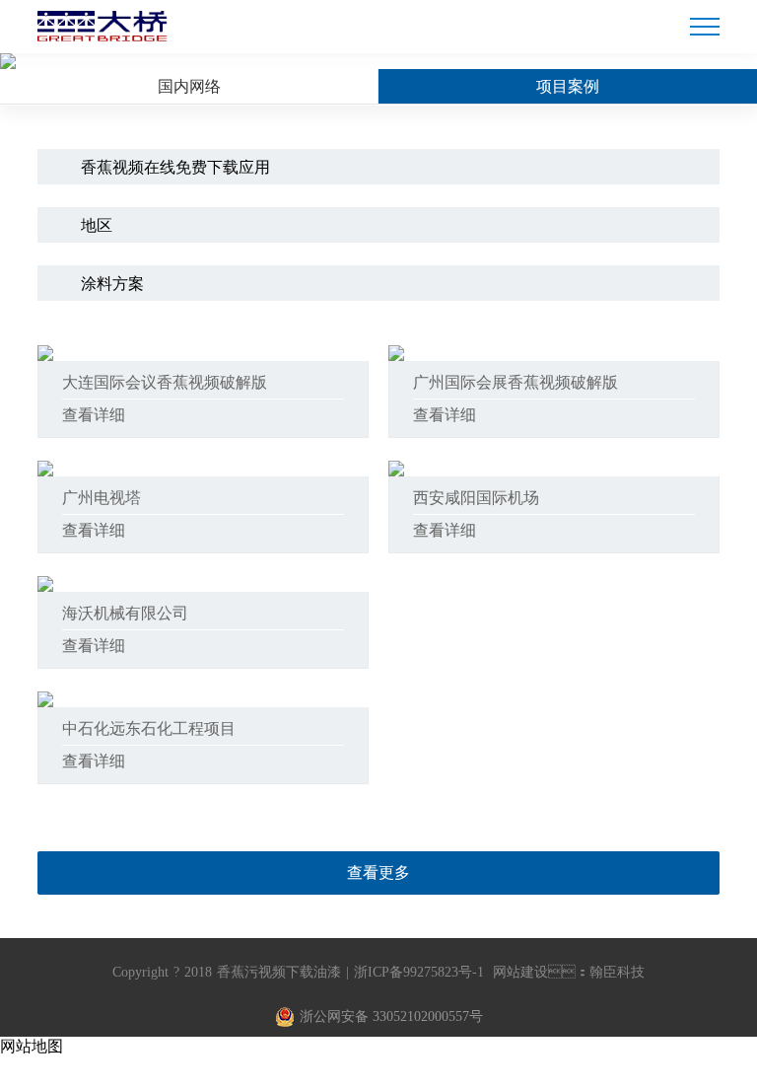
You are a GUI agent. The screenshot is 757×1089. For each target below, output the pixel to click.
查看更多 (378, 872)
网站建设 (520, 972)
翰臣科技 (617, 972)
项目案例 (567, 86)
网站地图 (31, 1046)
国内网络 (189, 86)
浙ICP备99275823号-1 (419, 972)
